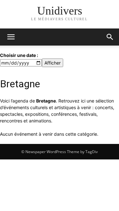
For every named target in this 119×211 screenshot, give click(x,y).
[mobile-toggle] (11, 37)
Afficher (52, 62)
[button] (110, 37)
